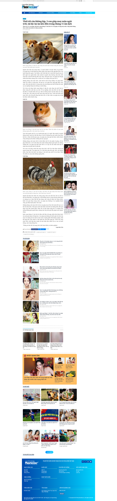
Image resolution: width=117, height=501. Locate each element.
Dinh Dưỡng (72, 12)
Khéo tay (26, 481)
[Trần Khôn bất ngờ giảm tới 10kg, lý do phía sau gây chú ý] (70, 57)
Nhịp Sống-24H (31, 12)
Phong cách (44, 472)
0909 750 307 (62, 490)
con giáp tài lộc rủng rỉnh (51, 232)
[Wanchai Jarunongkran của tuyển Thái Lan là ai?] (31, 415)
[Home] (24, 13)
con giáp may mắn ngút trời (41, 232)
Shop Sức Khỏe (89, 12)
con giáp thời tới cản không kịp (28, 234)
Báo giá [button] (61, 493)
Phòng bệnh (44, 471)
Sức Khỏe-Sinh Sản (62, 12)
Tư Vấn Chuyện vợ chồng (64, 472)
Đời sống (26, 471)
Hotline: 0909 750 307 (40, 0)
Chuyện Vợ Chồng (50, 12)
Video (80, 12)
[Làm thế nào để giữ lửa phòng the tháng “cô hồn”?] (71, 361)
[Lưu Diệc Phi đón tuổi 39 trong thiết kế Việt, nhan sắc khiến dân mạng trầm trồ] (70, 94)
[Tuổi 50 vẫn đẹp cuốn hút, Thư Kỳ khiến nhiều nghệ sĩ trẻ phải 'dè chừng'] (70, 204)
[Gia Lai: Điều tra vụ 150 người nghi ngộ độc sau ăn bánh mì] (31, 395)
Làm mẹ (78, 472)
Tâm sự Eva (61, 471)
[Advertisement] (70, 236)
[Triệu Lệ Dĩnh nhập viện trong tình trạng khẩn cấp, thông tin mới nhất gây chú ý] (70, 75)
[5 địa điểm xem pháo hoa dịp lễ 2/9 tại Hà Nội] (49, 415)
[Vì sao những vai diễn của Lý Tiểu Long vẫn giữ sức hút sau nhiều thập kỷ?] (70, 112)
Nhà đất (26, 469)
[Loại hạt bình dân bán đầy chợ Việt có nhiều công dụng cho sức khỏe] (60, 374)
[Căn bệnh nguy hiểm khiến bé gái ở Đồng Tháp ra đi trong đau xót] (49, 395)
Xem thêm (49, 452)
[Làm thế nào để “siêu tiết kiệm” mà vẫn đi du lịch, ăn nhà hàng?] (68, 436)
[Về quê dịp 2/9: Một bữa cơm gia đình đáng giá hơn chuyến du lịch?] (68, 415)
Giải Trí (24, 18)
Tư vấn (77, 471)
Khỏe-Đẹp (40, 12)
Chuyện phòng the (63, 469)
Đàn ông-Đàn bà (79, 469)
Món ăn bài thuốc (28, 479)
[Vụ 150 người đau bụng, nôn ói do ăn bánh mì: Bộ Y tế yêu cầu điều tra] (68, 395)
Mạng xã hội (26, 472)
